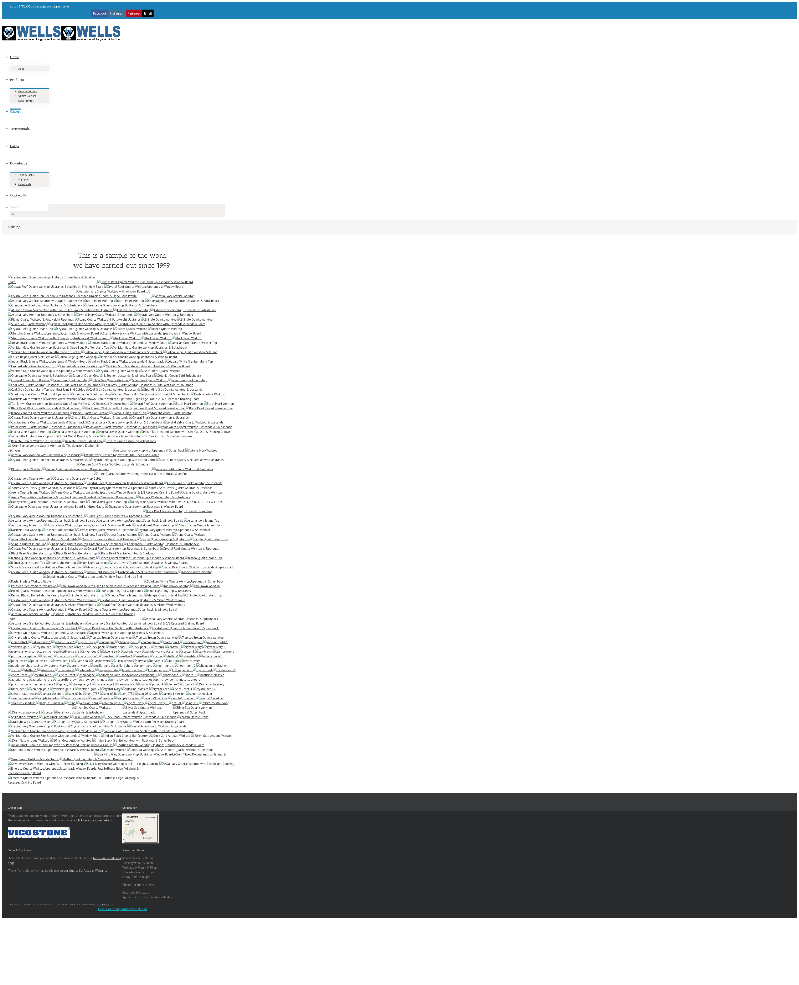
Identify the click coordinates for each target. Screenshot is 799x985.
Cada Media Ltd (104, 904)
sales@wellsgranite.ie (52, 6)
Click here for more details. (94, 820)
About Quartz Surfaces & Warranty (83, 871)
